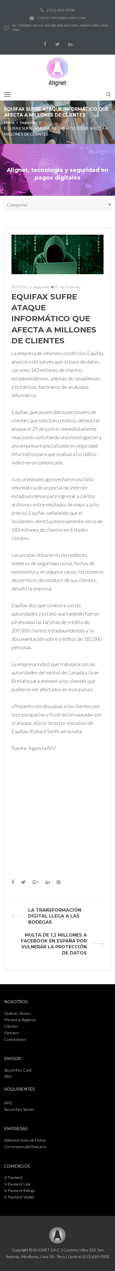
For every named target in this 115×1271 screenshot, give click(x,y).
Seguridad (28, 122)
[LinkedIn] (70, 44)
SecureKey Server (19, 1109)
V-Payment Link (17, 1184)
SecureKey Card (18, 1070)
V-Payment (13, 1177)
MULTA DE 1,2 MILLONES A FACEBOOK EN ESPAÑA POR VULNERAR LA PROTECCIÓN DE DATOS (54, 944)
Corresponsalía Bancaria (25, 1146)
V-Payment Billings (19, 1190)
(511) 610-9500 (61, 10)
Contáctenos (15, 1039)
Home (9, 122)
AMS (8, 1102)
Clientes (11, 1026)
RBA (8, 1076)
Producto (72, 287)
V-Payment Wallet (19, 1197)
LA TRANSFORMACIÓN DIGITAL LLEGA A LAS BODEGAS (54, 916)
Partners (11, 1032)
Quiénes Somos (17, 1013)
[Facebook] (45, 44)
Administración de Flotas (25, 1140)
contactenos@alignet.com (61, 18)
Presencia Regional (20, 1019)
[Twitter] (57, 44)
